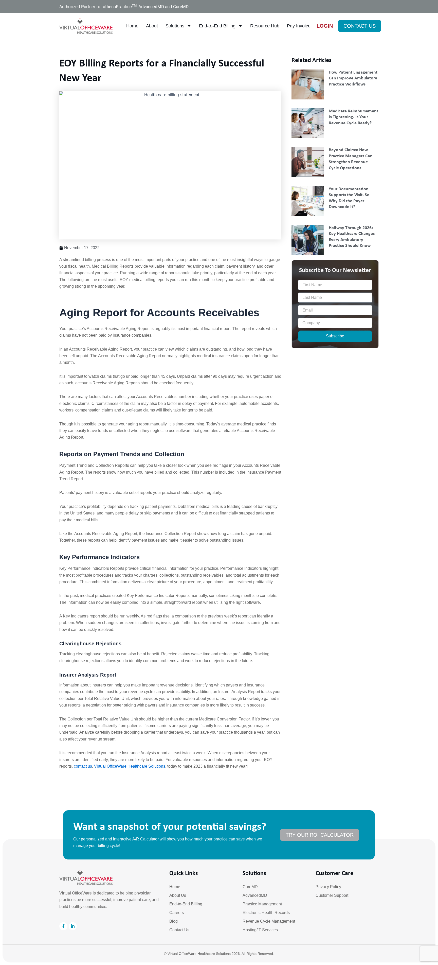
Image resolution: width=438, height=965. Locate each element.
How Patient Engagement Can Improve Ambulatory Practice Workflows (353, 78)
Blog (173, 921)
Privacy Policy (328, 887)
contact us (83, 766)
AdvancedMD (255, 895)
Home (132, 25)
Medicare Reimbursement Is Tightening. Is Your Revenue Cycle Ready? (353, 117)
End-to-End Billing (217, 25)
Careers (176, 912)
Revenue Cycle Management (269, 921)
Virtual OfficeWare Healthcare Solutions (129, 766)
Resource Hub (264, 25)
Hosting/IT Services (260, 930)
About (152, 25)
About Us (177, 895)
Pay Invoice (299, 25)
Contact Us (179, 930)
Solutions (175, 25)
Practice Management (262, 904)
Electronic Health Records (266, 912)
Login (325, 26)
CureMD (250, 887)
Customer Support (332, 895)
